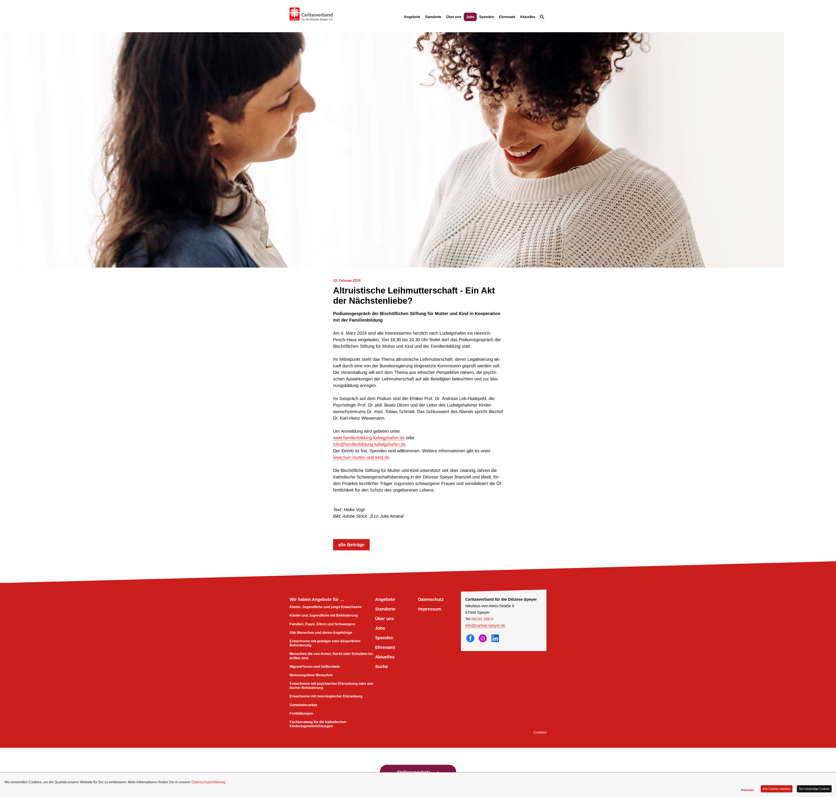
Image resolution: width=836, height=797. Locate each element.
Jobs (470, 17)
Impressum (429, 609)
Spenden (486, 17)
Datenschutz (431, 599)
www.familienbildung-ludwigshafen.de (369, 437)
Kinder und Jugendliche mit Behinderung (324, 615)
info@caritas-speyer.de (485, 625)
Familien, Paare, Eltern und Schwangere (322, 624)
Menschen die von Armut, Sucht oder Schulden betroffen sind (332, 656)
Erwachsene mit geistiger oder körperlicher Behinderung (325, 643)
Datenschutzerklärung (208, 782)
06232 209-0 (482, 619)
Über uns (453, 17)
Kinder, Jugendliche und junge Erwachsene (326, 607)
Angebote (412, 17)
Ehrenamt (507, 17)
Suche (381, 666)
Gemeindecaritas (303, 705)
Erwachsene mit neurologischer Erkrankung (326, 696)
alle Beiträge (351, 544)
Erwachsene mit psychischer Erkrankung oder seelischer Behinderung (332, 686)
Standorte (433, 17)
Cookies (540, 732)
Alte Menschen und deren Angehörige (321, 632)
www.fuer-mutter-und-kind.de (361, 457)
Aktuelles (527, 17)
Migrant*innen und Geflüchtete (315, 666)
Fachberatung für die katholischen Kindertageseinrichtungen (318, 724)
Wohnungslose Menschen (311, 675)
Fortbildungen (301, 713)
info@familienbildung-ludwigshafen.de (369, 444)
